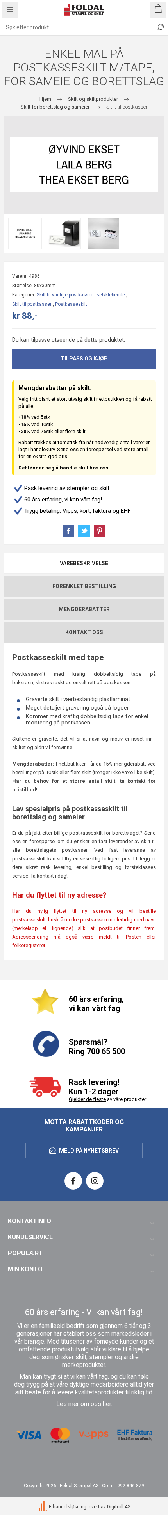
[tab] (84, 563)
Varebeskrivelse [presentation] (84, 563)
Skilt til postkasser (32, 304)
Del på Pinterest (99, 531)
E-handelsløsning (67, 1507)
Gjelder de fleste (87, 1099)
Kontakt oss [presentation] (84, 632)
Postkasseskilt (71, 304)
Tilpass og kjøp (84, 358)
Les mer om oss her (83, 1404)
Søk (160, 27)
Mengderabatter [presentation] (84, 609)
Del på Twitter (84, 531)
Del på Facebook (68, 531)
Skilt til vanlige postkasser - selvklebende (81, 295)
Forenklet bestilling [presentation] (84, 586)
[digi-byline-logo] (43, 1507)
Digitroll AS (118, 1507)
